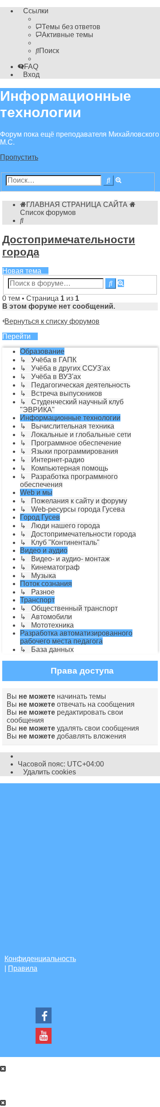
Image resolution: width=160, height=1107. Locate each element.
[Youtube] (44, 1038)
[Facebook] (44, 1018)
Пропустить (19, 157)
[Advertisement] (80, 862)
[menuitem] (68, 27)
